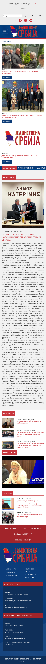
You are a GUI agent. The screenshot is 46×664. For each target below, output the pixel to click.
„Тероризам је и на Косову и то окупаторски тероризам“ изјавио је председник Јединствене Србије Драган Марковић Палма (30, 504)
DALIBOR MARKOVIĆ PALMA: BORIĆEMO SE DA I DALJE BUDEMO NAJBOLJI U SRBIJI (30, 434)
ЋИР (40, 16)
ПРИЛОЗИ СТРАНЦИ (23, 540)
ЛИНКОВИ (23, 8)
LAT (15, 20)
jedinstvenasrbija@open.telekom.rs (16, 607)
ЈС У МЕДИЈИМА (11, 575)
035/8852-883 (26, 601)
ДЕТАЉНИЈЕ (6, 77)
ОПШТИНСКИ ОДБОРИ (29, 570)
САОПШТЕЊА (10, 572)
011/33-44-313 (9, 632)
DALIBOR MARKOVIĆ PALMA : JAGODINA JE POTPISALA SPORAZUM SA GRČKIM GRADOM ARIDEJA (30, 445)
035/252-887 (18, 601)
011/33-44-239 (18, 632)
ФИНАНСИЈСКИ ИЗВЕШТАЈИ (15, 528)
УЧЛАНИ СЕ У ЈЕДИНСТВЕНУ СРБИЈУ (18, 4)
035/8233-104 (9, 601)
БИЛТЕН (37, 4)
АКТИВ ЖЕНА (36, 528)
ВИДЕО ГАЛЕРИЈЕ (30, 574)
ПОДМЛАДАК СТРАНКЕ (23, 534)
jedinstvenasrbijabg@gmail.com (15, 638)
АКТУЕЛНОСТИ (11, 569)
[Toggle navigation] (5, 31)
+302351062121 (10, 645)
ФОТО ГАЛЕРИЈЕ (30, 577)
